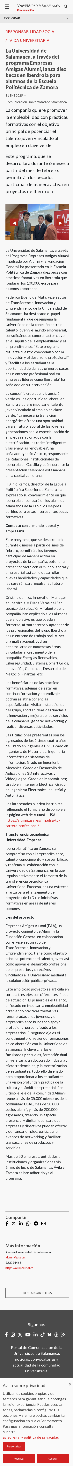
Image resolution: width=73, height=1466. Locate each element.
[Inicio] (38, 7)
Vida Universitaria (29, 40)
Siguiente (60, 222)
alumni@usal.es (15, 1257)
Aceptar (53, 1458)
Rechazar (19, 1458)
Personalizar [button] (14, 1446)
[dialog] (36, 1423)
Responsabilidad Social (30, 31)
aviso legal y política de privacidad (31, 1437)
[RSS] (63, 1334)
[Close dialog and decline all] (70, 1382)
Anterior (14, 222)
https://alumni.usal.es (19, 1268)
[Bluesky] (49, 1334)
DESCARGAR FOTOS (37, 1293)
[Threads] (56, 1334)
